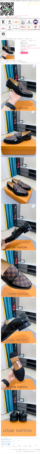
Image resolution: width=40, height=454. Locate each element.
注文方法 (23, 449)
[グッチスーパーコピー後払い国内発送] (23, 22)
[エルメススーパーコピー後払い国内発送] (16, 22)
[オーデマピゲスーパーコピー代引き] (36, 28)
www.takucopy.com (26, 451)
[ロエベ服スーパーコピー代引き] (3, 35)
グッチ (19, 440)
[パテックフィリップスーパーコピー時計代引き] (16, 28)
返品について (28, 449)
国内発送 (21, 49)
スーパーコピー (2, 17)
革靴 (15, 38)
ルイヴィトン (3, 440)
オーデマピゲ (19, 446)
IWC (2, 446)
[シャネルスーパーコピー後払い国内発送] (10, 22)
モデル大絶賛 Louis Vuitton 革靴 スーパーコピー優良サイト (13, 60)
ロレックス (3, 445)
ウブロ (13, 445)
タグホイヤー (30, 446)
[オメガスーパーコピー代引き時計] (3, 28)
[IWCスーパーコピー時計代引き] (23, 28)
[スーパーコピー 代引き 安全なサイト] (7, 15)
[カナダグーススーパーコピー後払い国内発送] (36, 22)
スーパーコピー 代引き (14, 449)
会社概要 (19, 449)
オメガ (30, 445)
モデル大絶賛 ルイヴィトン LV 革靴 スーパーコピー (25, 38)
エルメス (14, 440)
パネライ (8, 445)
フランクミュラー (9, 446)
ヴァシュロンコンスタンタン (25, 446)
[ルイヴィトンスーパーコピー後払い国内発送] (3, 22)
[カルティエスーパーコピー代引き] (10, 28)
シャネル (8, 440)
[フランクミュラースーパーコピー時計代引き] (29, 28)
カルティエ (35, 445)
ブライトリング (15, 446)
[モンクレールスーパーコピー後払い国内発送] (29, 22)
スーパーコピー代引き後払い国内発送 (6, 38)
